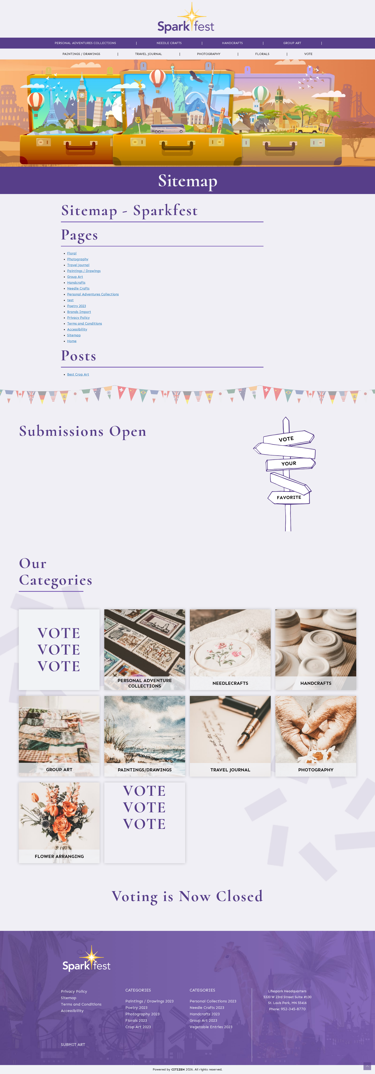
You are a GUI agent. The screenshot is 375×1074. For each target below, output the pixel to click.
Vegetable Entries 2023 (211, 1026)
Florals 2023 (136, 1020)
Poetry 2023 (76, 306)
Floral (72, 253)
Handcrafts (232, 43)
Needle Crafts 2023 (207, 1007)
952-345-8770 (293, 1009)
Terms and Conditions (84, 323)
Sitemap (74, 335)
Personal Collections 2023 (213, 1001)
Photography (208, 54)
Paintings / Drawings (81, 54)
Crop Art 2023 (138, 1026)
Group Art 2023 (203, 1020)
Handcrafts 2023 (205, 1014)
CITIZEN (178, 1069)
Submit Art (73, 1044)
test (70, 300)
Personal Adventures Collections (85, 43)
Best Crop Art (78, 374)
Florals (262, 54)
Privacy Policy (78, 318)
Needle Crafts (169, 43)
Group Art (292, 43)
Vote (308, 54)
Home (72, 341)
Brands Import (79, 312)
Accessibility (77, 329)
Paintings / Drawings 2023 (149, 1001)
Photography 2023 (142, 1014)
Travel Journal (148, 54)
